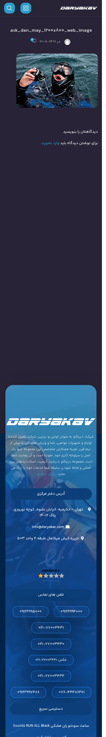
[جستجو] (9, 8)
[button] (51, 660)
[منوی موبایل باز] (26, 8)
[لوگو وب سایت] (79, 8)
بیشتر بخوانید (46, 474)
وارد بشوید (51, 143)
